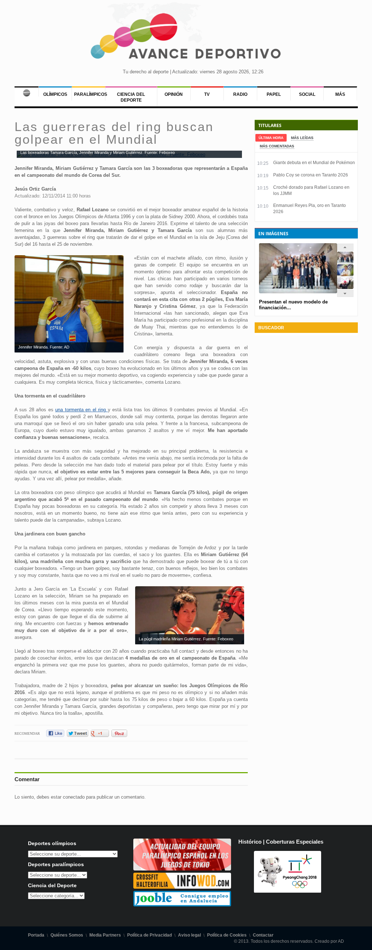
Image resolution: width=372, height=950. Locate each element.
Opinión (174, 94)
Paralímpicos (90, 94)
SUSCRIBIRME (222, 922)
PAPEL (274, 94)
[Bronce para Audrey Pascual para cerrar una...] (345, 287)
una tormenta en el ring (81, 409)
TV (207, 94)
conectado (74, 797)
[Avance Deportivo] (186, 38)
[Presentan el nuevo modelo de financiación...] (345, 262)
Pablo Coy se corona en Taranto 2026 (310, 175)
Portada (36, 935)
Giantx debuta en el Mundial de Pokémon (314, 162)
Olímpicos (55, 94)
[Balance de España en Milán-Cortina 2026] (345, 274)
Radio (240, 94)
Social (307, 94)
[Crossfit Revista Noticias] (182, 887)
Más (340, 94)
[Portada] (27, 91)
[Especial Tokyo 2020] (182, 869)
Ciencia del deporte (131, 97)
